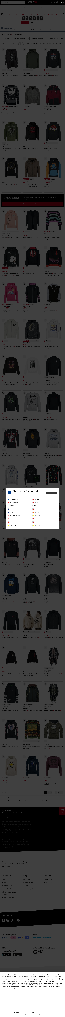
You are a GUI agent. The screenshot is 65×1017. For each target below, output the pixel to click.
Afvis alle (32, 1013)
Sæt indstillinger (48, 1013)
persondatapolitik (23, 988)
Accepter (17, 1013)
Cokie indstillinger (11, 988)
